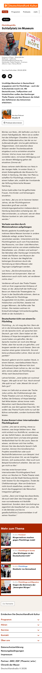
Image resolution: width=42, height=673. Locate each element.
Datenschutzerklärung (12, 647)
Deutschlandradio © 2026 (14, 668)
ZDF (18, 661)
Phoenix (25, 661)
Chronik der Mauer (10, 664)
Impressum (6, 654)
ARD (12, 661)
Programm (15, 12)
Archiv (6, 19)
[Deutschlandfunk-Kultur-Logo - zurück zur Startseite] (21, 6)
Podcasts (26, 12)
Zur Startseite (8, 604)
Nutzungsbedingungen (12, 650)
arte (33, 661)
